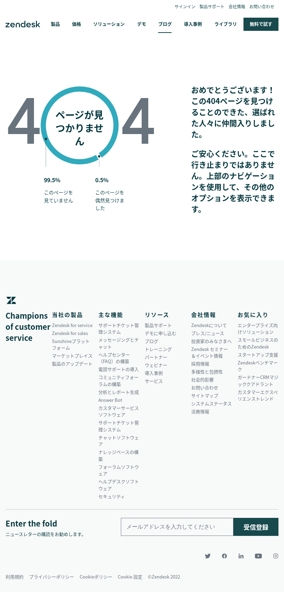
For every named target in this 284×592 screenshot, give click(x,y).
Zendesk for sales (70, 333)
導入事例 (193, 23)
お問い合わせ (261, 6)
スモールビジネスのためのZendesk (258, 343)
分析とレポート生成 (118, 392)
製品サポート (211, 6)
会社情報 (237, 6)
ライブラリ (225, 23)
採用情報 (200, 363)
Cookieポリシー (96, 576)
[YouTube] (258, 556)
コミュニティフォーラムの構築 (118, 380)
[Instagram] (272, 556)
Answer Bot (110, 400)
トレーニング (158, 349)
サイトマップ (204, 395)
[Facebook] (224, 556)
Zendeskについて (209, 325)
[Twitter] (207, 556)
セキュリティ (111, 496)
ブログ (165, 23)
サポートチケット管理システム (118, 328)
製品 (55, 23)
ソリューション (109, 23)
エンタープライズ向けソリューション (258, 328)
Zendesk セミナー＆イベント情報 (209, 352)
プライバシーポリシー (51, 576)
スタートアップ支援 (258, 354)
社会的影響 (202, 379)
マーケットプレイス (72, 355)
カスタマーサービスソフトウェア (118, 411)
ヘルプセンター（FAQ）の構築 (114, 358)
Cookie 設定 (130, 576)
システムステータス (211, 403)
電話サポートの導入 (118, 369)
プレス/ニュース (207, 333)
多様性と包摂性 (207, 371)
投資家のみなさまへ (211, 341)
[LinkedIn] (241, 556)
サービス (154, 381)
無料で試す (261, 23)
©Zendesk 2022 (164, 576)
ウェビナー (156, 365)
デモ (141, 23)
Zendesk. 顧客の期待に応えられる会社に (23, 24)
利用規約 (15, 576)
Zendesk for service (72, 325)
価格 (76, 23)
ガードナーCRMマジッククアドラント (258, 380)
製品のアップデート (72, 363)
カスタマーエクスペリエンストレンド (258, 395)
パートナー (156, 357)
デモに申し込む (160, 333)
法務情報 (200, 411)
